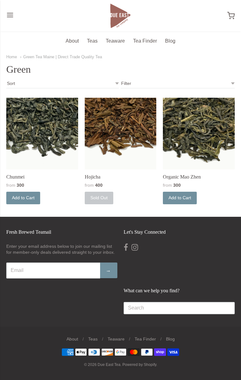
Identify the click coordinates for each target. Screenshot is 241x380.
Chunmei (15, 177)
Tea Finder (145, 41)
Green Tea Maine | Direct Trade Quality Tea (62, 57)
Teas (92, 41)
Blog (170, 41)
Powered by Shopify (139, 364)
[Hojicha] (121, 133)
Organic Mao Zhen (182, 177)
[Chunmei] (42, 133)
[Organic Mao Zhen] (199, 133)
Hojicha (92, 177)
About (72, 41)
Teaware (115, 41)
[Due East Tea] (120, 16)
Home (11, 57)
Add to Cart (23, 197)
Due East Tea (109, 364)
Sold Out (99, 197)
